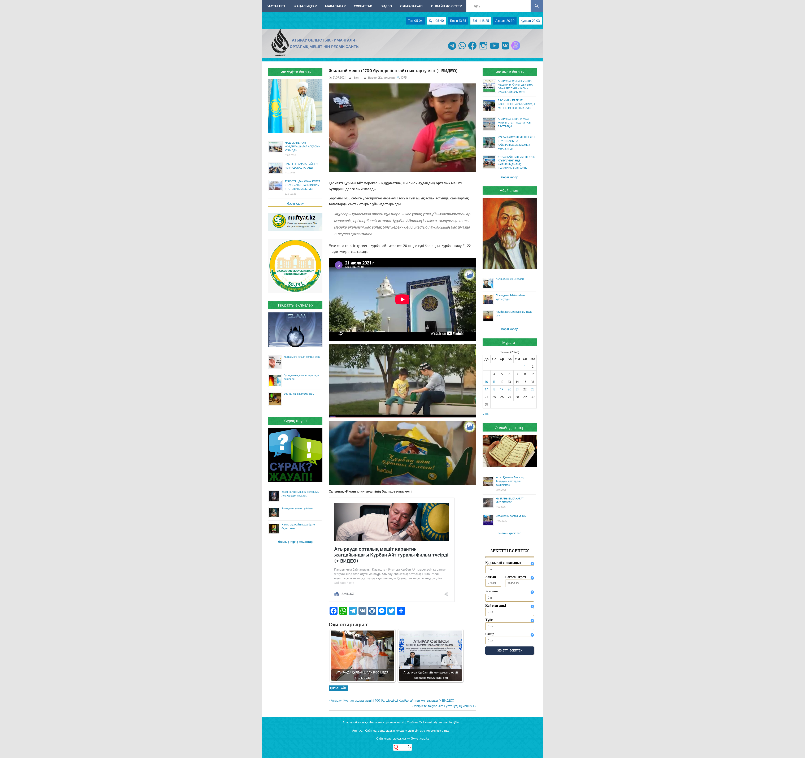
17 (486, 389)
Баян (356, 77)
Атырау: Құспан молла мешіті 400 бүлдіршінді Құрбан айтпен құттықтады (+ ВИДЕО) (392, 700)
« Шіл (486, 414)
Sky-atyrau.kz (420, 738)
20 (509, 389)
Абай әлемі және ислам (510, 279)
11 (494, 382)
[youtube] (494, 50)
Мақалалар (335, 6)
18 (494, 389)
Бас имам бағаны (510, 71)
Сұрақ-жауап (411, 6)
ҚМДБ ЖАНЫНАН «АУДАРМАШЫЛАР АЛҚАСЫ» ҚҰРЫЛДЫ (302, 146)
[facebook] (472, 50)
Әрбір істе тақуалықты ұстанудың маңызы (443, 706)
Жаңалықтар (305, 6)
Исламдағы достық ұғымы (511, 515)
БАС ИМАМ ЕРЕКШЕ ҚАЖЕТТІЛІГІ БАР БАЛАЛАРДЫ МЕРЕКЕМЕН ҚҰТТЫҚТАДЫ (516, 104)
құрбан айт (338, 688)
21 (517, 389)
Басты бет (275, 6)
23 (532, 389)
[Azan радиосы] (515, 50)
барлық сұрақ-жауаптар (295, 542)
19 (501, 389)
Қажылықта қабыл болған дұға (302, 356)
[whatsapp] (462, 50)
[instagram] (483, 50)
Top (795, 748)
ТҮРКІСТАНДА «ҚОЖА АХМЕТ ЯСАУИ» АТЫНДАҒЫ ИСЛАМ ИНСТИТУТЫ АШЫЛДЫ (302, 185)
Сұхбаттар (363, 6)
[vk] (505, 50)
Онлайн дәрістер (446, 6)
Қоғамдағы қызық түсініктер (298, 508)
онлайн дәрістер (509, 533)
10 (486, 382)
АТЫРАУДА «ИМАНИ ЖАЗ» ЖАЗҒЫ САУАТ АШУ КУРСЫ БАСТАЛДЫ (514, 122)
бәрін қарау (295, 203)
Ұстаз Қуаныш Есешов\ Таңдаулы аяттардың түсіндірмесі (510, 481)
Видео (386, 6)
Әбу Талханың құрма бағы (299, 393)
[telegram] (452, 50)
